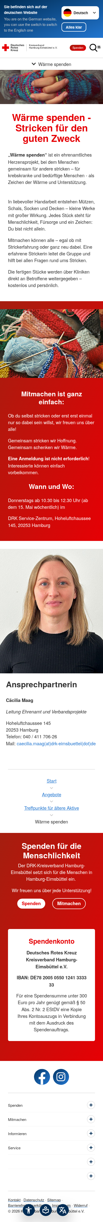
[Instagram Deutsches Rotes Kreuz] (61, 1077)
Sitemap (54, 1199)
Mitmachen (69, 903)
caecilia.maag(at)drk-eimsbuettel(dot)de (56, 743)
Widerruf (81, 1205)
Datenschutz (34, 1199)
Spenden (77, 48)
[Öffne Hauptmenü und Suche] (95, 48)
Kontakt (14, 1199)
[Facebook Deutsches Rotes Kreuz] (42, 1077)
